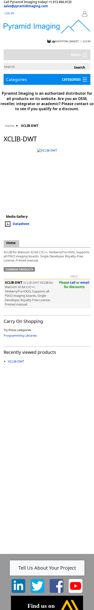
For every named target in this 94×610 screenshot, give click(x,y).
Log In (9, 13)
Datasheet (21, 223)
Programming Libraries (20, 335)
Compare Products (19, 269)
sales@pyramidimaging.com (26, 6)
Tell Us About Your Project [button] (47, 568)
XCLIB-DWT (16, 361)
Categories (16, 79)
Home (9, 126)
